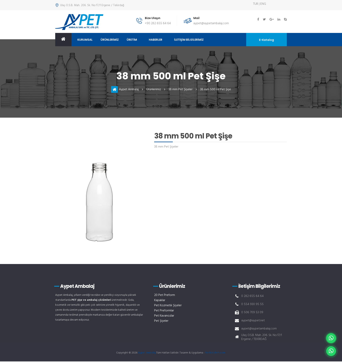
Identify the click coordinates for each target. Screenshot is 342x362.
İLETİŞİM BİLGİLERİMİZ (189, 40)
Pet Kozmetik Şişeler (168, 305)
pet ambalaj (79, 22)
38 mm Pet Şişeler (180, 89)
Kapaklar (159, 300)
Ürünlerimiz (153, 89)
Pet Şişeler (161, 321)
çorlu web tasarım (215, 352)
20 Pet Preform (164, 295)
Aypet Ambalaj (129, 89)
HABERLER (155, 40)
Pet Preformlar (164, 310)
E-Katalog (266, 40)
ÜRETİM (132, 40)
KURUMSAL (85, 40)
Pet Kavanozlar (164, 315)
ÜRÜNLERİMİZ (110, 40)
